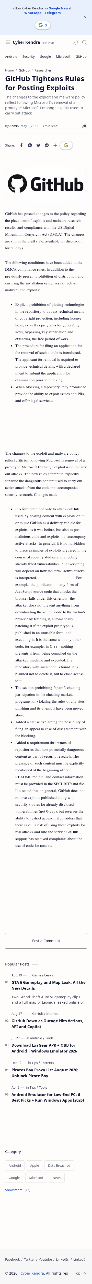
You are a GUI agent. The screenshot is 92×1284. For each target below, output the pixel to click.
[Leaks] (48, 975)
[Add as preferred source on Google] (66, 145)
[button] (75, 42)
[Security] (28, 56)
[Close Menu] (85, 17)
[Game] (37, 975)
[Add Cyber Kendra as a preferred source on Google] (43, 25)
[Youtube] (45, 1259)
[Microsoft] (63, 56)
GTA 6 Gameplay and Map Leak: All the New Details (49, 985)
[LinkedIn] (62, 1259)
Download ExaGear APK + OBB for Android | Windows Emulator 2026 (44, 1048)
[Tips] (36, 1062)
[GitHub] (81, 56)
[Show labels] (18, 1190)
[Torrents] (47, 1062)
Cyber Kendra (26, 42)
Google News (59, 8)
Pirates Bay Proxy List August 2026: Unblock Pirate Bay (45, 1072)
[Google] (45, 56)
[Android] (11, 56)
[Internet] (52, 1013)
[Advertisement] (46, 427)
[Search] (84, 42)
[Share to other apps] (55, 145)
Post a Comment (46, 940)
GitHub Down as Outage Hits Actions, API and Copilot (47, 1023)
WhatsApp (32, 12)
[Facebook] (12, 1259)
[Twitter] (29, 1259)
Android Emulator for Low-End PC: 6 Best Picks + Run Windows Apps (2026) (48, 1097)
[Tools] (49, 1038)
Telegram (53, 12)
